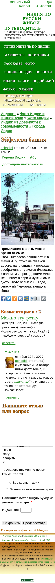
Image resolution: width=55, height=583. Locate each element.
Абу (33, 157)
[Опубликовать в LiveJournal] (32, 298)
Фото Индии (38, 118)
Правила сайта (21, 540)
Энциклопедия (18, 72)
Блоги (23, 80)
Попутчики (38, 55)
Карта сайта (37, 540)
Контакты (7, 540)
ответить (8, 343)
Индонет (8, 114)
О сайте (26, 89)
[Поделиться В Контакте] (20, 298)
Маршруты (14, 55)
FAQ (48, 540)
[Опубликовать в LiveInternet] (37, 298)
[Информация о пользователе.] (9, 362)
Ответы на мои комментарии (31, 489)
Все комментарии (25, 482)
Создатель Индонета (34, 536)
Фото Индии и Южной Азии (22, 116)
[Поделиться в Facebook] (3, 298)
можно (11, 351)
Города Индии (14, 157)
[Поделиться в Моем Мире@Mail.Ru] (26, 298)
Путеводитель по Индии (27, 46)
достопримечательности (22, 164)
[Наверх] (43, 298)
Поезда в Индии (18, 96)
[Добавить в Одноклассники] (14, 298)
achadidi (7, 148)
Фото (30, 63)
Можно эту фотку (19, 317)
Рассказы (13, 63)
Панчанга (37, 105)
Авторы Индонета (12, 536)
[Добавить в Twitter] (8, 298)
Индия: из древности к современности (20, 124)
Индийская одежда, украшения (21, 103)
